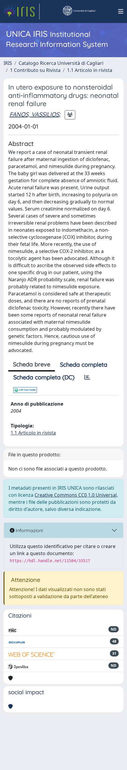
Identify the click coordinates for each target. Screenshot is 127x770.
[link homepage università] (78, 11)
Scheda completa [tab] (83, 364)
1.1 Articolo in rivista (89, 70)
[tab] (87, 377)
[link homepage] (22, 11)
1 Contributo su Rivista (35, 70)
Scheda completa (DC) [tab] (43, 377)
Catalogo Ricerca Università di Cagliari (61, 63)
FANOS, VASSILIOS (34, 114)
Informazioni (28, 530)
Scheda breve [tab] (31, 364)
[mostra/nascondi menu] (120, 11)
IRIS (8, 63)
